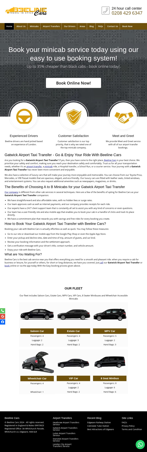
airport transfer (34, 166)
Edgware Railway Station (99, 422)
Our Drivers (69, 26)
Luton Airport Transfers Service (64, 434)
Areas (82, 26)
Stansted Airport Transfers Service (65, 439)
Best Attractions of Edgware (100, 429)
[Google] (2, 316)
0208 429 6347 (127, 12)
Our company (11, 192)
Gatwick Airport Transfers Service (65, 429)
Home (9, 26)
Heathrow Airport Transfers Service (66, 423)
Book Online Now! (73, 83)
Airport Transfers (51, 26)
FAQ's (124, 422)
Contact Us (112, 26)
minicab (48, 166)
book (7, 265)
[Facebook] (2, 322)
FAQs (100, 26)
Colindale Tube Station (98, 426)
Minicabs (34, 26)
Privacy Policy (128, 426)
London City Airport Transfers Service (62, 445)
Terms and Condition (132, 429)
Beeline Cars (110, 160)
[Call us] (2, 310)
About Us (21, 26)
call (101, 262)
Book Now (127, 26)
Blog (91, 26)
